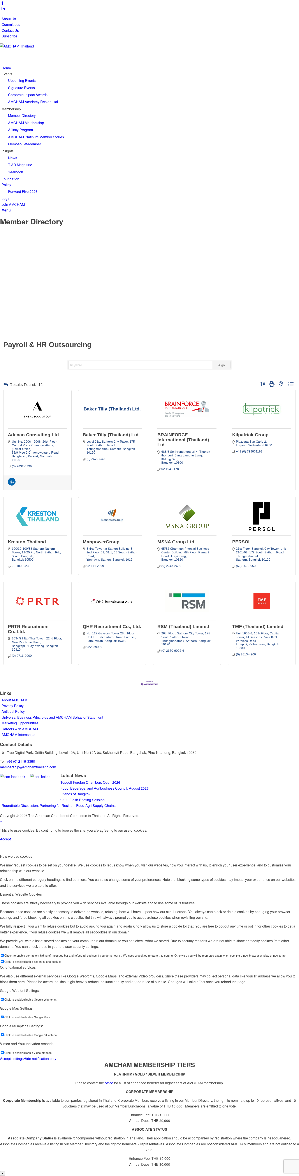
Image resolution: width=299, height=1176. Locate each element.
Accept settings (12, 1058)
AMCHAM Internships (18, 734)
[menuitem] (150, 19)
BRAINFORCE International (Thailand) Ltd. (183, 439)
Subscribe (9, 36)
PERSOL (241, 541)
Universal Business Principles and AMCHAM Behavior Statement (52, 717)
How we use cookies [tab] (16, 856)
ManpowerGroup (101, 541)
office (109, 1082)
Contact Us (10, 30)
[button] (5, 384)
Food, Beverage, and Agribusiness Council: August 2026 (104, 788)
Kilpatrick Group (250, 434)
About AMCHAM (14, 699)
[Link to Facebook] (2, 2)
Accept (5, 839)
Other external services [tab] (18, 967)
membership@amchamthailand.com (28, 766)
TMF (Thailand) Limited (257, 626)
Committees (11, 24)
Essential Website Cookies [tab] (21, 894)
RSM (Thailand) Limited (183, 626)
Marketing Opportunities (20, 722)
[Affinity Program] (12, 484)
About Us (9, 18)
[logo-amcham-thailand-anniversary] (33, 46)
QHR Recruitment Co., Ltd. (112, 626)
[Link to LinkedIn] (3, 8)
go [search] (223, 365)
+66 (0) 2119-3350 (20, 761)
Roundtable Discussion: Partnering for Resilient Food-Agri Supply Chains (59, 805)
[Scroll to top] (1, 821)
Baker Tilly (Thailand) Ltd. (111, 434)
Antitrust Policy (13, 711)
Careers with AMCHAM (20, 728)
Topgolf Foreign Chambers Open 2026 (90, 782)
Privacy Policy (13, 705)
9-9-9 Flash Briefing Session (82, 799)
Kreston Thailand (27, 541)
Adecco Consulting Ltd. (34, 434)
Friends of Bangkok (75, 793)
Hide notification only (40, 1058)
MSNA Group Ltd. (176, 541)
